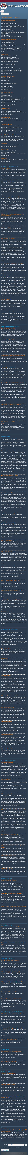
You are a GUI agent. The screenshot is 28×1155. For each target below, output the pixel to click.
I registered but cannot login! (8, 30)
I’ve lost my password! (6, 29)
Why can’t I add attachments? (8, 66)
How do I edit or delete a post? (8, 57)
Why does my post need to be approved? (11, 71)
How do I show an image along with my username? (13, 46)
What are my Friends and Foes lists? (10, 118)
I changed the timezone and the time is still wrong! (13, 44)
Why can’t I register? (6, 35)
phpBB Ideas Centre (17, 1089)
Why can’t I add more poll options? (9, 61)
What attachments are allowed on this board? (12, 145)
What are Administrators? (7, 93)
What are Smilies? (5, 80)
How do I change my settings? (8, 41)
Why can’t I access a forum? (8, 64)
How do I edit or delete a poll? (8, 63)
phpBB (7, 1152)
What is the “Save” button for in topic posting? (12, 70)
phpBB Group (17, 1076)
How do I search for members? (8, 130)
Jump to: (5, 1144)
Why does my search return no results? (10, 127)
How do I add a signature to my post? (10, 58)
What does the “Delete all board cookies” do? (12, 36)
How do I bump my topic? (7, 73)
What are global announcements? (9, 83)
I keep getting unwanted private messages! (11, 111)
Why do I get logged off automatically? (10, 25)
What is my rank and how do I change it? (11, 48)
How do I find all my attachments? (9, 146)
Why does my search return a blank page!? (11, 128)
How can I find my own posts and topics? (11, 131)
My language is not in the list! (8, 45)
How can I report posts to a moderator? (10, 68)
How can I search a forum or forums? (10, 126)
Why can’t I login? (5, 22)
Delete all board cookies (10, 1147)
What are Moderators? (6, 95)
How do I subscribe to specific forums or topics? (12, 139)
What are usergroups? (6, 96)
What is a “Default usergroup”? (8, 104)
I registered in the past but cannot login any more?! (13, 32)
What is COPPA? (5, 33)
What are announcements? (7, 85)
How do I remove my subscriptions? (9, 140)
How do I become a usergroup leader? (10, 99)
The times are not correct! (7, 42)
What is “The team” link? (7, 105)
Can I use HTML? (5, 79)
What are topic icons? (6, 89)
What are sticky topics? (6, 86)
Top (3, 178)
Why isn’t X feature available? (8, 152)
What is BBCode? (5, 77)
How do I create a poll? (6, 60)
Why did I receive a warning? (8, 67)
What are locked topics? (7, 87)
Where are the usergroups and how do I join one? (13, 98)
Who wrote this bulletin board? (8, 150)
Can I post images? (6, 82)
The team (3, 1147)
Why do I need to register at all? (8, 23)
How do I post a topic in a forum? (9, 55)
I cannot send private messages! (9, 109)
